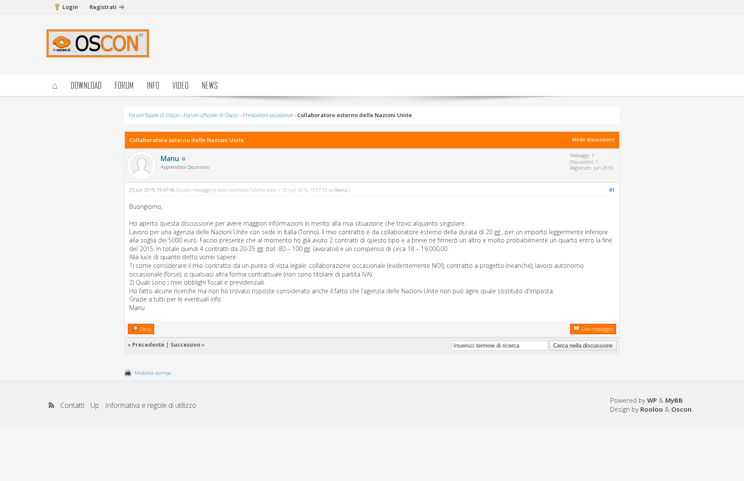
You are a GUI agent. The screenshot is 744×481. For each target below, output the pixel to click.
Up (94, 405)
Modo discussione (593, 139)
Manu (170, 158)
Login (70, 6)
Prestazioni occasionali (268, 115)
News (210, 85)
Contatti (72, 405)
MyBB (674, 400)
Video (180, 85)
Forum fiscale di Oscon (154, 115)
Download (86, 85)
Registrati (103, 6)
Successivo (185, 344)
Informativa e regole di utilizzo (150, 405)
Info (153, 85)
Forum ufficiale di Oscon (211, 115)
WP (652, 400)
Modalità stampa (153, 372)
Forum (124, 85)
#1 (612, 189)
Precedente (148, 344)
